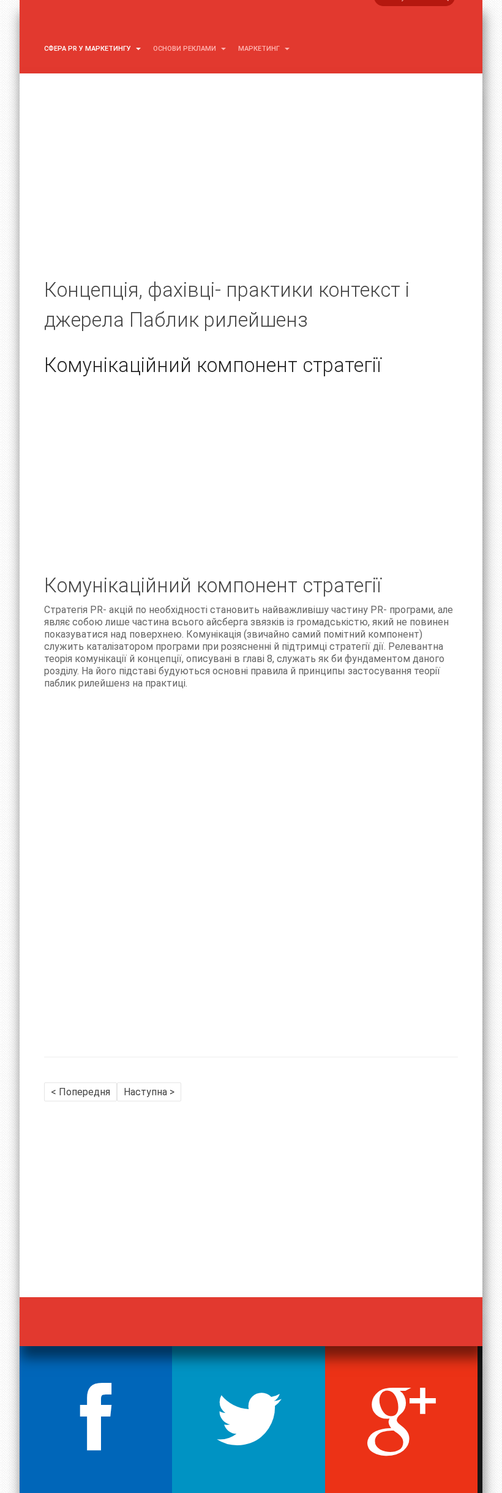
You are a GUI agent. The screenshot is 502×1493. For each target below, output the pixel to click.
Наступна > (149, 1092)
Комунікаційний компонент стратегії (212, 365)
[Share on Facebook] (96, 1419)
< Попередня (80, 1092)
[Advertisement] (251, 189)
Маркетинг (260, 49)
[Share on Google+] (401, 1419)
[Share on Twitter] (248, 1419)
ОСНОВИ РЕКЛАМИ (185, 49)
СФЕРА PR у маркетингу (88, 49)
